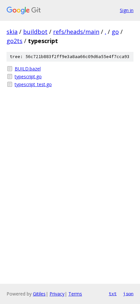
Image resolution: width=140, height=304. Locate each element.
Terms (75, 294)
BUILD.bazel (28, 69)
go (115, 32)
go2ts (14, 41)
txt (113, 293)
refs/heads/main (76, 32)
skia (12, 32)
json (128, 293)
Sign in (126, 10)
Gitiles (39, 294)
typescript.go (28, 76)
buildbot (35, 32)
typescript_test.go (33, 84)
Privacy (56, 294)
